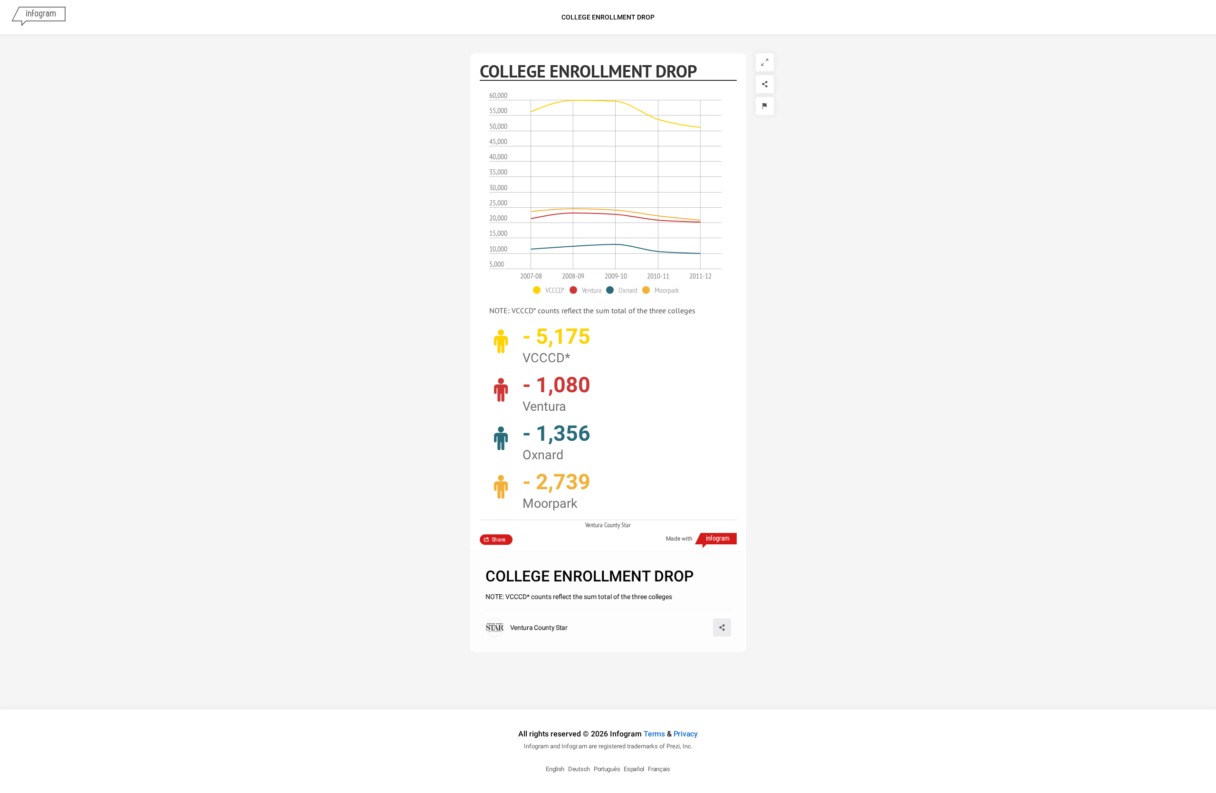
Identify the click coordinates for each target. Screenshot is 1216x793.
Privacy (686, 733)
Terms (654, 733)
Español (634, 769)
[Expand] (765, 62)
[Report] (765, 106)
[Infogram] (38, 17)
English (555, 769)
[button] (551, 290)
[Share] (765, 84)
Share (499, 539)
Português (607, 769)
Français (659, 769)
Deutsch (579, 769)
